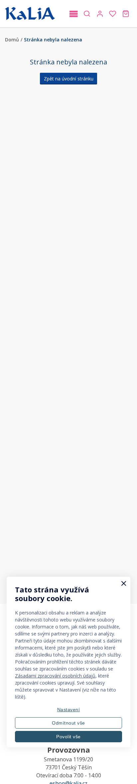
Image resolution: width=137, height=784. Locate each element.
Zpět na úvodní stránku (68, 78)
